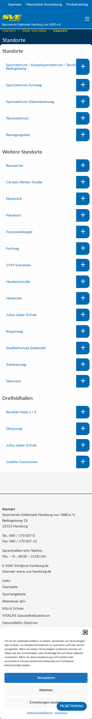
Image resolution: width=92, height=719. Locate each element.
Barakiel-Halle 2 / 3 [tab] (21, 412)
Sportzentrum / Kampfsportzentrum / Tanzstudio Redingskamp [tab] (44, 66)
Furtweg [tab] (12, 248)
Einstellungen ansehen (46, 702)
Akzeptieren (46, 678)
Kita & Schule (12, 608)
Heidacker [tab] (14, 298)
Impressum (61, 712)
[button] (85, 632)
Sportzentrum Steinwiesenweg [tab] (30, 102)
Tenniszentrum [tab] (17, 118)
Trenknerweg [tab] (16, 364)
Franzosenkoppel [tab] (19, 232)
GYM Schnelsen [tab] (18, 265)
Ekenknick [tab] (14, 199)
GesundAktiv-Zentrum (20, 623)
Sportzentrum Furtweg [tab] (24, 85)
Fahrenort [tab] (13, 215)
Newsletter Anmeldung (44, 4)
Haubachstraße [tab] (18, 282)
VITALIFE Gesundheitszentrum (26, 615)
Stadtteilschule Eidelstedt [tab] (26, 348)
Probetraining (77, 4)
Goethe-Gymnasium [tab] (22, 462)
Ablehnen (46, 690)
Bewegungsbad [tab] (18, 135)
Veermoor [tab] (13, 381)
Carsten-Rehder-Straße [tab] (24, 182)
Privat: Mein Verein (34, 31)
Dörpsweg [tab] (14, 429)
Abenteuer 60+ (14, 601)
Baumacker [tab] (14, 165)
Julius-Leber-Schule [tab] (21, 315)
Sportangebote (13, 594)
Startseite (9, 31)
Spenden (15, 4)
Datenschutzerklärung (39, 712)
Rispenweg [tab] (14, 331)
